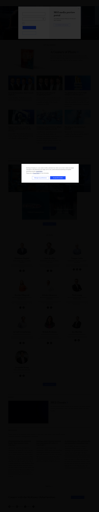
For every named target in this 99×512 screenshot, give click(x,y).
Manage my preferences (40, 177)
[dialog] (50, 173)
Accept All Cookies (58, 177)
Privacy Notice (36, 173)
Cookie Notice (39, 171)
